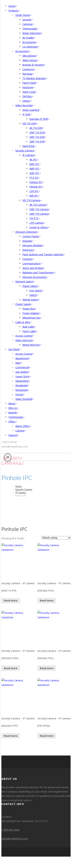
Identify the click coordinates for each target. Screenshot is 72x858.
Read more (10, 600)
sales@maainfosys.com (14, 838)
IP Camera (20, 492)
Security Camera (23, 489)
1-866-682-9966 (10, 829)
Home (18, 486)
